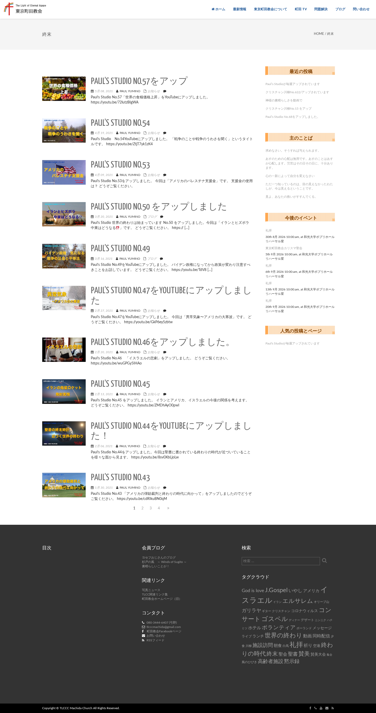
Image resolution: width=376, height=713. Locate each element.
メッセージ (322, 628)
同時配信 (321, 636)
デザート (307, 620)
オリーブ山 (321, 601)
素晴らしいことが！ (156, 566)
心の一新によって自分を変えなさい (290, 175)
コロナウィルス (304, 611)
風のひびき (249, 662)
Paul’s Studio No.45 (120, 384)
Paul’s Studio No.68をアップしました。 (293, 116)
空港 (316, 646)
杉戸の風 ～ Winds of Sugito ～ (164, 561)
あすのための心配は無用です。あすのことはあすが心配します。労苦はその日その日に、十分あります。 (299, 163)
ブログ (152, 216)
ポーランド (304, 628)
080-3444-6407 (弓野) (162, 622)
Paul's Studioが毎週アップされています (293, 343)
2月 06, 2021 (104, 446)
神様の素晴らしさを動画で (284, 100)
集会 (329, 654)
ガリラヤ (251, 610)
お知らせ (154, 91)
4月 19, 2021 (104, 132)
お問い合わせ (156, 635)
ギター (266, 611)
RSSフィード (155, 640)
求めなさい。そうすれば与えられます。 (293, 150)
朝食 (278, 646)
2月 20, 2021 (104, 352)
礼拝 (269, 230)
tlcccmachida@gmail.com (164, 626)
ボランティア (279, 627)
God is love (253, 591)
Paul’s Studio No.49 (120, 249)
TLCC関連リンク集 (155, 594)
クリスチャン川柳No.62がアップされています (297, 92)
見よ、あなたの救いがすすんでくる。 (292, 196)
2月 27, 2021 (104, 310)
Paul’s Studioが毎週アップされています (293, 84)
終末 (272, 654)
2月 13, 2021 (104, 394)
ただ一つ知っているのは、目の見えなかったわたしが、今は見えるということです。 (299, 186)
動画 (307, 636)
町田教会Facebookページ (164, 631)
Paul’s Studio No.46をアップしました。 (163, 342)
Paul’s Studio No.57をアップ (139, 81)
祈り (308, 645)
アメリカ (311, 591)
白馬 (286, 646)
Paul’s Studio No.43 (120, 478)
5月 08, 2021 (104, 91)
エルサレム (297, 601)
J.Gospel (276, 590)
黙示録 (292, 661)
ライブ (247, 636)
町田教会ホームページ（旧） (162, 598)
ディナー (294, 620)
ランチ (258, 636)
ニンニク (320, 620)
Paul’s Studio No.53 (120, 165)
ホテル (254, 628)
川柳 (249, 645)
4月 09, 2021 (104, 174)
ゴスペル (274, 619)
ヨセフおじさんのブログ (159, 557)
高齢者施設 (270, 661)
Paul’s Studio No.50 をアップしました (159, 207)
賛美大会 (318, 654)
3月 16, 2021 (104, 258)
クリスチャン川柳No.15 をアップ (289, 108)
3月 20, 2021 (104, 216)
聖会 (283, 654)
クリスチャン (281, 611)
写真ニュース (151, 590)
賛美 (304, 654)
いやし (295, 591)
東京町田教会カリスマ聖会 (284, 248)
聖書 (293, 654)
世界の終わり (283, 636)
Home (319, 34)
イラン (277, 602)
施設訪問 (262, 645)
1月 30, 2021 (104, 487)
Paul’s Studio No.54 (120, 123)
